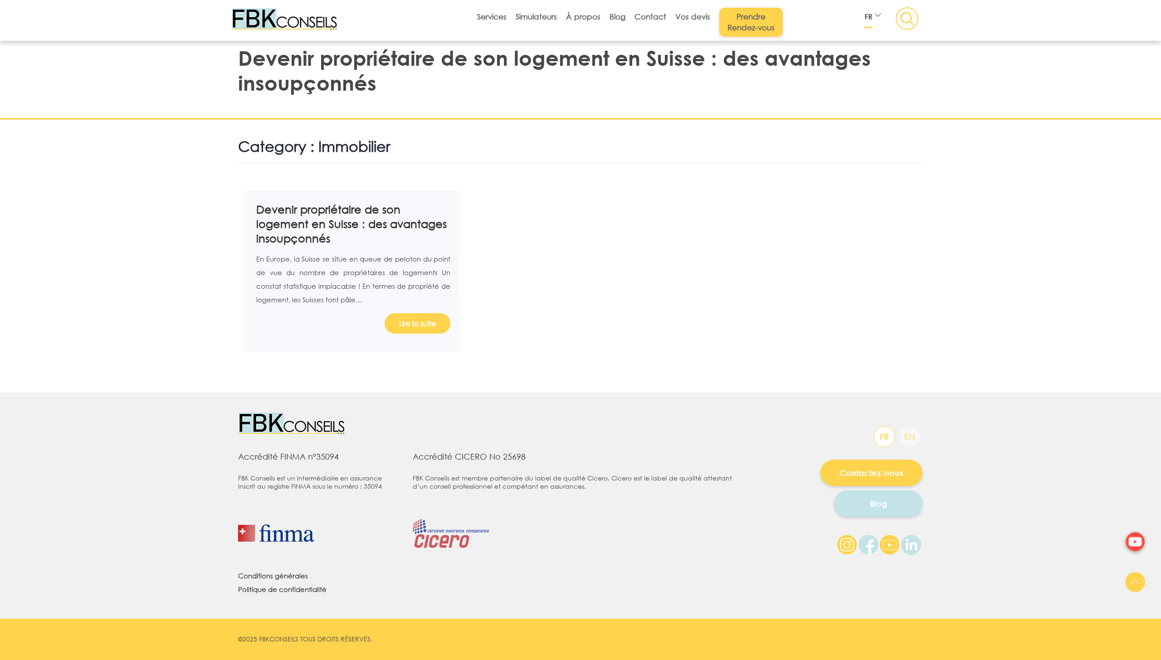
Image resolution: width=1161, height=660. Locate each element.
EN (909, 437)
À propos (583, 16)
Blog (617, 16)
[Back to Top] (1135, 582)
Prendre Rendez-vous (751, 22)
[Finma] (318, 533)
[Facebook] (868, 543)
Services (492, 16)
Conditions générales (273, 575)
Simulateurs (536, 16)
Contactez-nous (871, 473)
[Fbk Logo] (297, 423)
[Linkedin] (911, 543)
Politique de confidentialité (282, 589)
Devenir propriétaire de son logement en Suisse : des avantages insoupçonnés (351, 223)
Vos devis (692, 16)
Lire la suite (417, 323)
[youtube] (1135, 541)
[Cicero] (455, 524)
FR (868, 16)
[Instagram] (847, 543)
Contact (650, 16)
